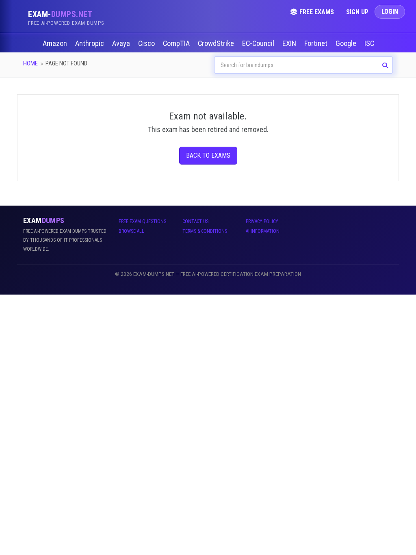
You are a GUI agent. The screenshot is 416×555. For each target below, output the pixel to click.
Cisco (147, 43)
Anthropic (90, 43)
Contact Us (195, 221)
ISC (370, 43)
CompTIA (177, 43)
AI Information (263, 231)
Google (347, 43)
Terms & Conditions (204, 231)
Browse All (131, 231)
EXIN (290, 43)
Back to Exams (208, 155)
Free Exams (316, 12)
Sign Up (357, 12)
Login (389, 11)
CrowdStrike (217, 43)
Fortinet (316, 43)
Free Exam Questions (142, 221)
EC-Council (259, 43)
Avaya (122, 43)
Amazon (56, 43)
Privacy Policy (262, 221)
